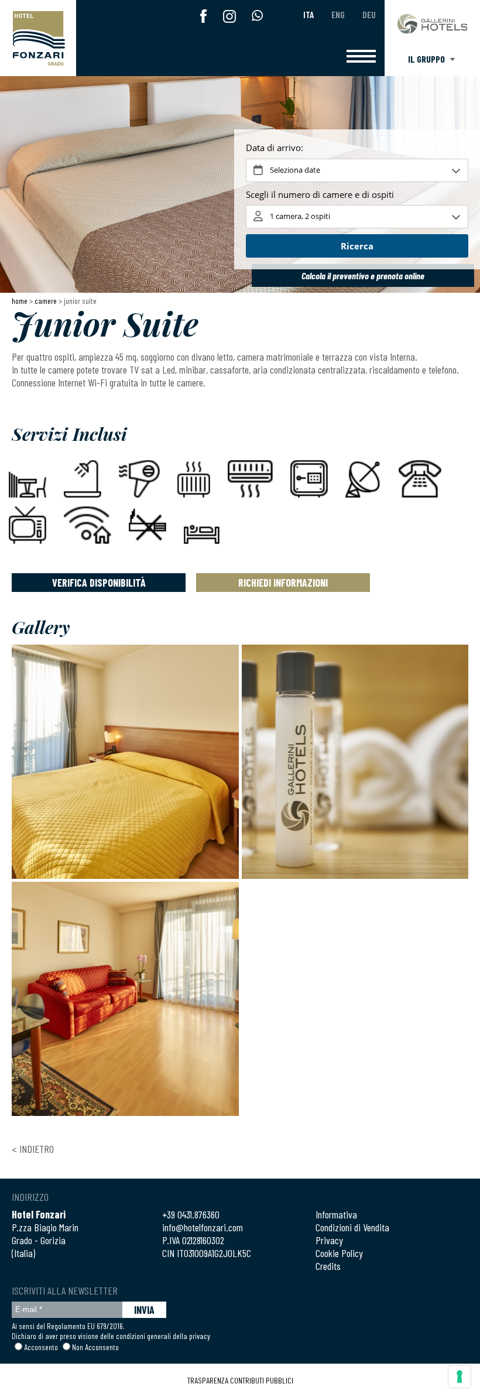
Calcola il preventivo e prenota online (362, 275)
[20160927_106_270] (125, 762)
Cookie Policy (339, 1253)
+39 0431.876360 (191, 1214)
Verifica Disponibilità (99, 582)
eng (338, 14)
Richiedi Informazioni (283, 582)
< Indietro (33, 1148)
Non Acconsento (95, 1347)
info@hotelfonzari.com (202, 1227)
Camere (46, 301)
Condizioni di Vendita (352, 1227)
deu (369, 14)
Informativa (336, 1214)
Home (20, 301)
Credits (328, 1265)
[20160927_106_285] (125, 999)
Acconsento (41, 1347)
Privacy (329, 1240)
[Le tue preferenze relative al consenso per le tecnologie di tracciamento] (459, 1376)
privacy (199, 1336)
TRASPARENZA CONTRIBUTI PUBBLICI (240, 1380)
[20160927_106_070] (355, 762)
